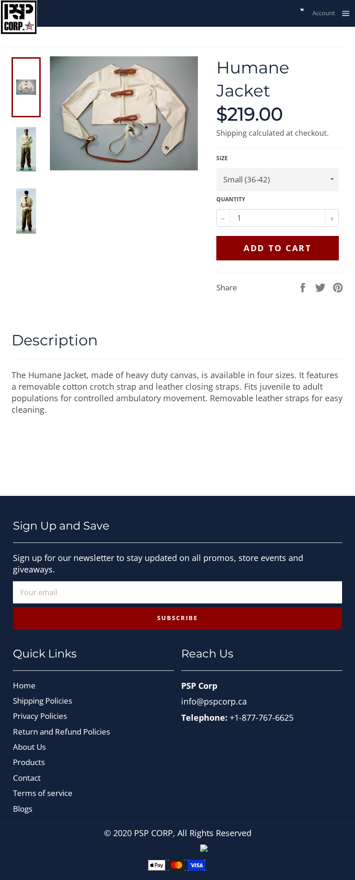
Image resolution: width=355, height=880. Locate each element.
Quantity (230, 199)
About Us (29, 746)
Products (29, 762)
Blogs (22, 808)
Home (24, 685)
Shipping (231, 133)
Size (222, 158)
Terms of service (43, 793)
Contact (27, 777)
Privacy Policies (40, 716)
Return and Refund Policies (61, 731)
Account (323, 13)
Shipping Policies (42, 700)
